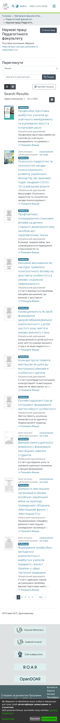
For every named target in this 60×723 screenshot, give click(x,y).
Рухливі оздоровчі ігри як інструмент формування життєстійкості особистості (37, 405)
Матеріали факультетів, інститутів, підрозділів (28, 16)
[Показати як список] (7, 86)
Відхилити (35, 718)
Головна (6, 16)
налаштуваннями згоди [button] (46, 153)
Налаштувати (8, 718)
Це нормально (49, 718)
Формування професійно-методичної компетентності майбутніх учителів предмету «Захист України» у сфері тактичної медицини (35, 560)
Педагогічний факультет (19, 19)
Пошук (50, 77)
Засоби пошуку (45, 86)
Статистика (48, 30)
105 (40, 597)
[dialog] (30, 711)
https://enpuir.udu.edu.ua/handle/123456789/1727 (20, 48)
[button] (28, 145)
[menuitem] (17, 6)
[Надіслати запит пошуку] (13, 6)
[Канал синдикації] (52, 99)
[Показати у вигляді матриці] (13, 86)
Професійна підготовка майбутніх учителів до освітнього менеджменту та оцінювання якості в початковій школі (35, 119)
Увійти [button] (23, 6)
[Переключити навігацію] (54, 6)
